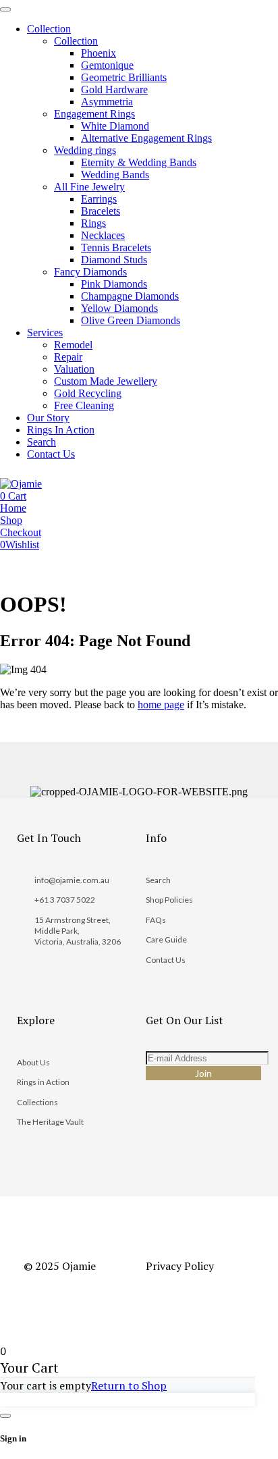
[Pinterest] (189, 1123)
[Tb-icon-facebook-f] (151, 1123)
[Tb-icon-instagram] (170, 1123)
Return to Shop (129, 1385)
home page (161, 704)
